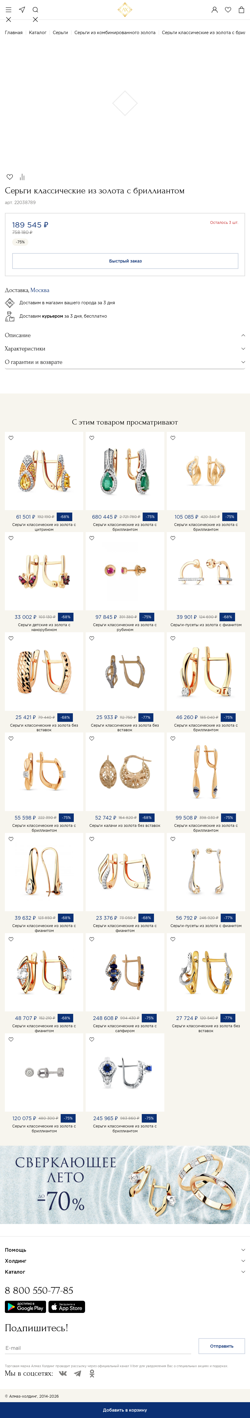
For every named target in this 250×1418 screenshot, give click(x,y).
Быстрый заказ (125, 261)
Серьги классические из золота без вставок (44, 727)
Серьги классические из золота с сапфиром (125, 1028)
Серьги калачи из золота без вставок (124, 825)
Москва (22, 10)
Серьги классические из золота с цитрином (44, 527)
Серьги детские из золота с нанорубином (44, 627)
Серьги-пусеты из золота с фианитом (205, 625)
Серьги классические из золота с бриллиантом (125, 527)
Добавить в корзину (125, 1410)
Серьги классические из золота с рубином (125, 627)
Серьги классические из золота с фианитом (44, 928)
